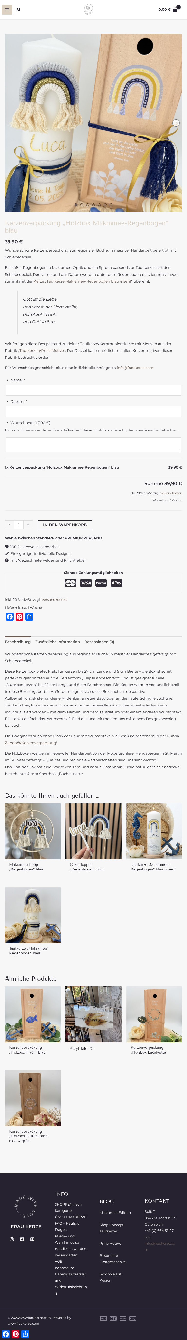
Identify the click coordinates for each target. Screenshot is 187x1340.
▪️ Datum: (16, 401)
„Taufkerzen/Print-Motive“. (42, 350)
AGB (59, 1261)
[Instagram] (12, 1239)
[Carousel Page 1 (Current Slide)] (76, 204)
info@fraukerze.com (135, 367)
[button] (19, 10)
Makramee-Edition (115, 1212)
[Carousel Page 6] (105, 204)
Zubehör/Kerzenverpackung (30, 742)
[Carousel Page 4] (93, 204)
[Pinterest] (32, 1239)
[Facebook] (22, 1239)
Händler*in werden (70, 1249)
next (176, 123)
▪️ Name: (15, 380)
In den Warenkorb (65, 524)
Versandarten (66, 1255)
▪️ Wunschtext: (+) (27, 422)
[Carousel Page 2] (81, 204)
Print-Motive (110, 1243)
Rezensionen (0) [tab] (99, 641)
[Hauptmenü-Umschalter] (7, 10)
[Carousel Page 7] (111, 204)
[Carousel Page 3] (87, 204)
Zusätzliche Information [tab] (57, 641)
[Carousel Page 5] (99, 204)
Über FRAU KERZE (70, 1217)
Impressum (64, 1268)
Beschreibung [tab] (18, 641)
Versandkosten (171, 493)
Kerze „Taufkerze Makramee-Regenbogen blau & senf (82, 281)
